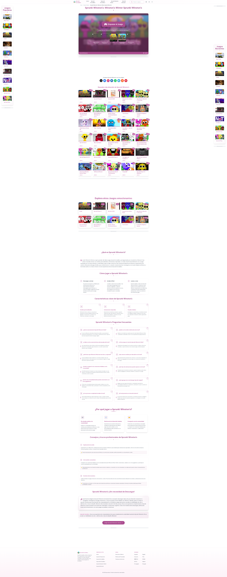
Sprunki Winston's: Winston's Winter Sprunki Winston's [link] (101, 5)
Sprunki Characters (100, 556)
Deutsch (136, 556)
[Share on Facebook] (104, 80)
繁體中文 (136, 559)
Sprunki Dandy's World (114, 2)
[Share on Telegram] (118, 80)
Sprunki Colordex (84, 514)
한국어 (135, 561)
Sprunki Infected (124, 2)
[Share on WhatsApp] (115, 80)
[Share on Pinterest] (125, 80)
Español (136, 554)
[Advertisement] (7, 126)
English (143, 554)
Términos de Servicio (119, 559)
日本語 (143, 559)
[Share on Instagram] (108, 80)
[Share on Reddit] (122, 80)
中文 (143, 556)
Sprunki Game (86, 5)
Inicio (87, 1)
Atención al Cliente (119, 554)
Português (136, 564)
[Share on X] (101, 80)
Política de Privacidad (120, 556)
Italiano (143, 561)
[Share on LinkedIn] (111, 80)
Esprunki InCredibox (102, 2)
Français (144, 564)
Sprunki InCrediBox (92, 2)
